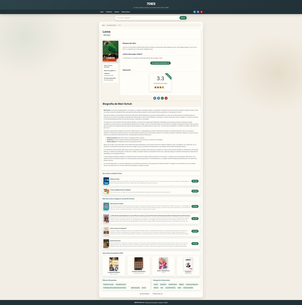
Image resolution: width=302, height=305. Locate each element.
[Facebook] (198, 11)
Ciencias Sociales (188, 287)
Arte (162, 287)
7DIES (151, 4)
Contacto (160, 302)
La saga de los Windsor (114, 272)
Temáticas (109, 12)
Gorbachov (188, 271)
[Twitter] (194, 11)
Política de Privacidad (151, 302)
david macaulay (135, 287)
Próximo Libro (157, 293)
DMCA (166, 302)
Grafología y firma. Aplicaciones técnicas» (114, 287)
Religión (181, 284)
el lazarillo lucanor (121, 284)
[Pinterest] (201, 11)
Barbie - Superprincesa (163, 270)
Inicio (101, 12)
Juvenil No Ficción (111, 25)
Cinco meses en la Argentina (118, 228)
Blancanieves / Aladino (116, 203)
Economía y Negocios (192, 284)
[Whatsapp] (162, 98)
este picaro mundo (108, 284)
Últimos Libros (126, 12)
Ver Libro (195, 181)
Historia (156, 287)
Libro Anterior (145, 293)
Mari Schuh (107, 35)
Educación (163, 284)
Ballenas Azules (114, 179)
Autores (117, 12)
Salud (179, 287)
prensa (144, 287)
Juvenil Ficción (173, 284)
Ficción (156, 284)
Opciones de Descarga (160, 63)
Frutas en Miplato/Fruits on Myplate (120, 190)
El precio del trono (115, 240)
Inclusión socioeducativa (138, 271)
